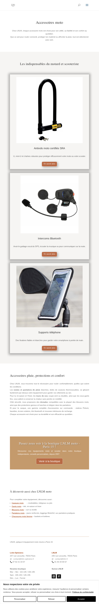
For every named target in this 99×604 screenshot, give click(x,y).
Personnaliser (19, 599)
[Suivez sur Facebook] (59, 576)
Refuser (51, 599)
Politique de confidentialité (83, 592)
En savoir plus (49, 164)
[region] (49, 592)
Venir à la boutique (49, 461)
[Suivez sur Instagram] (54, 576)
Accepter (81, 599)
